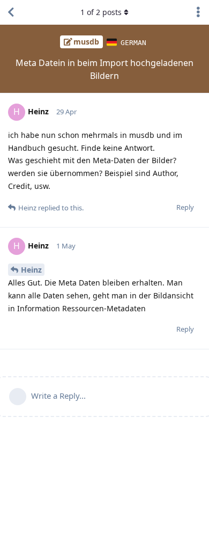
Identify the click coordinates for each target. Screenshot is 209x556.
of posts (101, 12)
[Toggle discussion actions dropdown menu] (198, 12)
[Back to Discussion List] (10, 12)
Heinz (31, 270)
